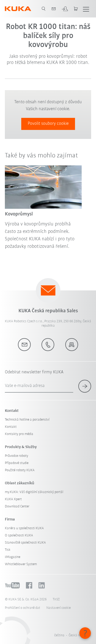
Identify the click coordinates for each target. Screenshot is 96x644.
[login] (64, 8)
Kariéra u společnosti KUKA (24, 528)
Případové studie (16, 463)
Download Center (17, 506)
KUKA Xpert (13, 499)
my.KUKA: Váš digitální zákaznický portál (34, 492)
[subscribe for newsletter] (84, 386)
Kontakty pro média (19, 434)
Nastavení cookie (58, 608)
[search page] (43, 8)
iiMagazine (12, 557)
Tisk (7, 550)
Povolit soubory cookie (48, 123)
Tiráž (56, 599)
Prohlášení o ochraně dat (22, 608)
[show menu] (86, 8)
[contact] (53, 8)
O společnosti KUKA (19, 535)
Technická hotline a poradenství (27, 420)
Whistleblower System (21, 564)
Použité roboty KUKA (20, 470)
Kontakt (11, 427)
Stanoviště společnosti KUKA (25, 543)
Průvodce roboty (16, 456)
